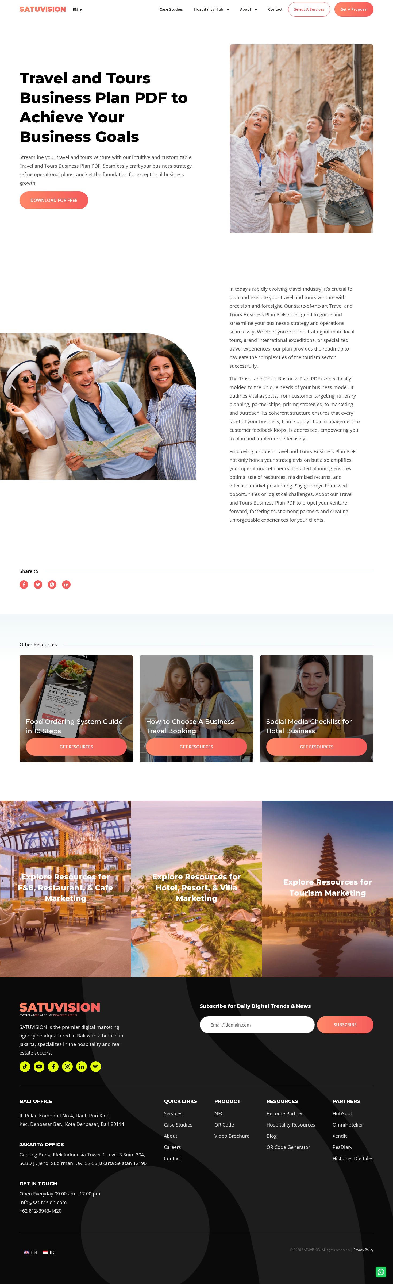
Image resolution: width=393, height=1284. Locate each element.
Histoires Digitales (353, 1158)
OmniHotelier (348, 1124)
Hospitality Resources (291, 1124)
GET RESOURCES (76, 747)
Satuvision (43, 9)
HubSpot (342, 1113)
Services (173, 1113)
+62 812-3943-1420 (40, 1211)
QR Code (224, 1124)
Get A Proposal (354, 9)
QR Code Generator (288, 1147)
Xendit (340, 1136)
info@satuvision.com (43, 1202)
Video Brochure (231, 1136)
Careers (172, 1147)
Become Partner (285, 1113)
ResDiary (342, 1147)
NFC (219, 1113)
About (248, 9)
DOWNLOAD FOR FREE (53, 200)
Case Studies (171, 9)
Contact (275, 9)
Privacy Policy (363, 1249)
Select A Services (309, 9)
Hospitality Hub (211, 9)
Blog (272, 1136)
